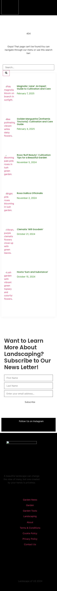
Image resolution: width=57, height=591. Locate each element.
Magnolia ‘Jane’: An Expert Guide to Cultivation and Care (34, 87)
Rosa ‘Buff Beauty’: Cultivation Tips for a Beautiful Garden (34, 156)
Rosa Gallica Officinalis (30, 193)
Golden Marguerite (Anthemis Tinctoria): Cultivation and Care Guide (35, 121)
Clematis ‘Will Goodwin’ (30, 229)
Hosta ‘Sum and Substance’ (32, 272)
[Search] (6, 73)
